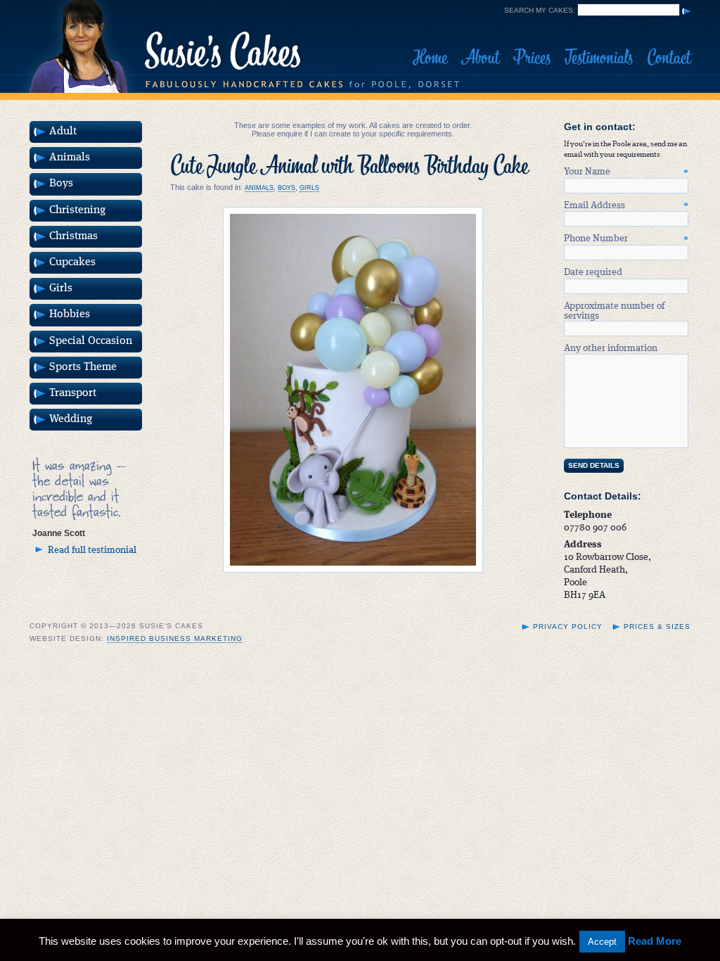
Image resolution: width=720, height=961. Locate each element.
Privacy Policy (568, 626)
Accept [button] (602, 941)
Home (430, 58)
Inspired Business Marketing (175, 638)
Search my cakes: (539, 10)
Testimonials (599, 58)
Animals (259, 187)
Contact (668, 58)
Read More (654, 941)
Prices (532, 58)
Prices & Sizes (657, 626)
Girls (309, 187)
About (480, 58)
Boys (286, 187)
